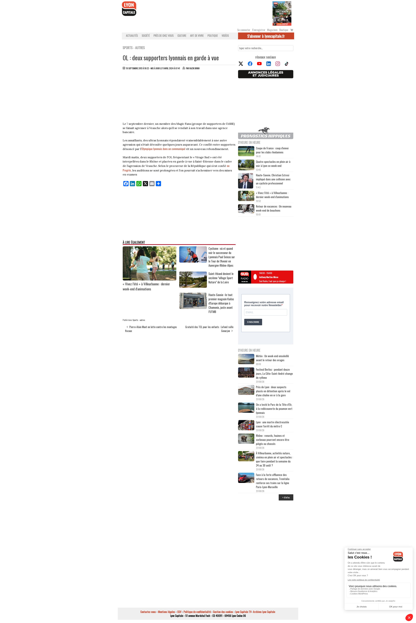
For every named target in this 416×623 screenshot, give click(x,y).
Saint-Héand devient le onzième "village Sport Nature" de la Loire (221, 278)
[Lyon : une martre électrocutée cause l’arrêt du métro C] (246, 425)
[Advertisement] (179, 96)
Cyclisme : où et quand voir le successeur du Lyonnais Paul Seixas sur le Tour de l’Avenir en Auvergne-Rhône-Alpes (221, 256)
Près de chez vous (164, 36)
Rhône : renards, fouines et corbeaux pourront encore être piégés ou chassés (272, 440)
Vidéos (225, 36)
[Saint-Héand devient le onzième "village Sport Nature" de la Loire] (193, 287)
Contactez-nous (148, 612)
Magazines (272, 30)
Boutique (283, 30)
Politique (213, 36)
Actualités (132, 36)
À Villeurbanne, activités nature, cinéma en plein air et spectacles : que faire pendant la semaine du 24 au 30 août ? (274, 459)
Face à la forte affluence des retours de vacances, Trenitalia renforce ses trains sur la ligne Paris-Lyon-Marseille (272, 481)
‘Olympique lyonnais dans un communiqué (163, 149)
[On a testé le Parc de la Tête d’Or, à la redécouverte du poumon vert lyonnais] (246, 408)
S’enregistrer (258, 30)
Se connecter (243, 30)
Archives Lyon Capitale (264, 612)
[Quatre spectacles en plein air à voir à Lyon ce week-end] (246, 165)
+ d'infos (286, 497)
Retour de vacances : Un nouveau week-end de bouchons (273, 208)
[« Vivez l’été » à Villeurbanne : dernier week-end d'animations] (149, 279)
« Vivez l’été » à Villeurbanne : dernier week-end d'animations (146, 286)
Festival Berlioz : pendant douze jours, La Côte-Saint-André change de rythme (274, 373)
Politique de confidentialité (197, 612)
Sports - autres (139, 320)
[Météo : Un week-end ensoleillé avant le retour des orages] (246, 359)
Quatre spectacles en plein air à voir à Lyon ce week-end (273, 164)
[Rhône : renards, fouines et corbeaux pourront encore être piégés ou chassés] (246, 439)
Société (146, 36)
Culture (181, 36)
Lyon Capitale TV (243, 612)
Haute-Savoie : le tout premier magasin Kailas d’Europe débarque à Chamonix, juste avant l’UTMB (221, 303)
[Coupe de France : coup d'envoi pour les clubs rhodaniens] (246, 151)
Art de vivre (197, 36)
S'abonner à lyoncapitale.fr (266, 36)
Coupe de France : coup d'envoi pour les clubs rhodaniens (272, 150)
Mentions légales (166, 612)
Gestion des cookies (223, 612)
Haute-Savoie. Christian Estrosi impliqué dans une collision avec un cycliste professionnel (273, 179)
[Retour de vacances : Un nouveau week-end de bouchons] (246, 209)
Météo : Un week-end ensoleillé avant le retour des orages (272, 358)
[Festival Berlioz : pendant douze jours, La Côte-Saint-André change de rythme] (246, 372)
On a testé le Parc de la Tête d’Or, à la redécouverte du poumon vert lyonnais (274, 408)
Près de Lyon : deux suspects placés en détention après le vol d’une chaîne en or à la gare (273, 391)
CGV (179, 612)
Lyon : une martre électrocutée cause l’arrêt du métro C (272, 424)
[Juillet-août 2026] (282, 13)
